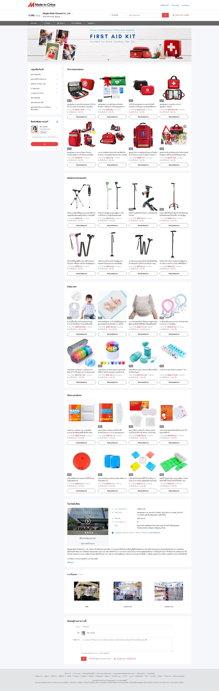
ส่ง (84, 659)
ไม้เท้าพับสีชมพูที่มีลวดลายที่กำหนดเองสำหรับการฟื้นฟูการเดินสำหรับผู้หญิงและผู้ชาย (81, 263)
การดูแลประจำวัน (37, 93)
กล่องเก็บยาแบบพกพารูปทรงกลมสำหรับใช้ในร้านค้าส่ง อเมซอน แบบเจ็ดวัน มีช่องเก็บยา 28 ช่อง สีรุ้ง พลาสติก (111, 372)
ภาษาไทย (153, 676)
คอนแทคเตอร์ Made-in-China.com (124, 673)
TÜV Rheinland (154, 533)
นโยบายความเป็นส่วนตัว (104, 673)
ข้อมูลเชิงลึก (151, 673)
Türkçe (160, 676)
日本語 (69, 676)
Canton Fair (128, 607)
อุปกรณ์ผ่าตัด (35, 98)
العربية (131, 676)
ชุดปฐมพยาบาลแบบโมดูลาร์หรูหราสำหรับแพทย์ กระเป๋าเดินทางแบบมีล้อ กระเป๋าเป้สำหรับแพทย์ (80, 154)
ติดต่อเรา (91, 23)
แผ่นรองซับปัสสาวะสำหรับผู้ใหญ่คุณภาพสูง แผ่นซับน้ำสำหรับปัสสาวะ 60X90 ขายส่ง (112, 323)
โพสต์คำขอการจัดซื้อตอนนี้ (125, 659)
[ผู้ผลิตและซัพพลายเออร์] (42, 4)
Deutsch (91, 676)
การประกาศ (76, 673)
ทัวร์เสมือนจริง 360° (89, 538)
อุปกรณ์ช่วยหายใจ (37, 102)
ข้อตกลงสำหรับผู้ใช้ (88, 673)
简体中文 (54, 676)
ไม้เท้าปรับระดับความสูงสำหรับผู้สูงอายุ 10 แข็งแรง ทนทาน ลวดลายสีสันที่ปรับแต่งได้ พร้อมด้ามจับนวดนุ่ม (173, 263)
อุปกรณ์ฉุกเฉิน (36, 74)
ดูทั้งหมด (70, 562)
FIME (87, 607)
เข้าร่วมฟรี (175, 5)
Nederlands (139, 676)
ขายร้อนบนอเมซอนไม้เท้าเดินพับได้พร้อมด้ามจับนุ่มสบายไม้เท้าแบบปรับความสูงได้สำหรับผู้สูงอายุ (143, 263)
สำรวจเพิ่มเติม (76, 23)
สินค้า (48, 23)
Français (76, 676)
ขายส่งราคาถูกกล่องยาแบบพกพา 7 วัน (173, 370)
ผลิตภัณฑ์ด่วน (141, 673)
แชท (44, 132)
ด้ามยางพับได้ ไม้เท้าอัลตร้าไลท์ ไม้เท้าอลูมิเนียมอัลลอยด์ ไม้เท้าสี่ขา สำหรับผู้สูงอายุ (174, 215)
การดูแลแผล (35, 88)
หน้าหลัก (34, 23)
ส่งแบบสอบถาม (81, 117)
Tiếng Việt (167, 676)
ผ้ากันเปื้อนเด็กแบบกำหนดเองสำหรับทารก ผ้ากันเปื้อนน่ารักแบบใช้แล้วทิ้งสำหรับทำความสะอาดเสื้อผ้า (80, 323)
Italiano (107, 676)
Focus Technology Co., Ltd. (111, 680)
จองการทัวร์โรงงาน (88, 543)
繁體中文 (62, 676)
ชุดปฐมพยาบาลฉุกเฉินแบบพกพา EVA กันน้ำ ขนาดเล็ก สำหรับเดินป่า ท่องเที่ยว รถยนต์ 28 (81, 106)
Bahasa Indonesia (178, 676)
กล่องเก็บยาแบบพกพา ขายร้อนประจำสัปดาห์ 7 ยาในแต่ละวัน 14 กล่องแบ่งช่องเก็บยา (81, 372)
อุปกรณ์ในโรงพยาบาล (38, 79)
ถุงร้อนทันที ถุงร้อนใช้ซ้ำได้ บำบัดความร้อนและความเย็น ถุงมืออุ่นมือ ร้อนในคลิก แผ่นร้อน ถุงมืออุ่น (143, 480)
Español (83, 676)
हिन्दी (146, 676)
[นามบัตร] (57, 121)
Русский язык (116, 676)
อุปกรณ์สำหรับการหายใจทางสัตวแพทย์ (41, 108)
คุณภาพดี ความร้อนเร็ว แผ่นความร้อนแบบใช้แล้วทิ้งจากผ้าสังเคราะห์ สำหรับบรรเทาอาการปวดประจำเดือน (142, 432)
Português (99, 676)
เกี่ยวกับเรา (61, 23)
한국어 (125, 676)
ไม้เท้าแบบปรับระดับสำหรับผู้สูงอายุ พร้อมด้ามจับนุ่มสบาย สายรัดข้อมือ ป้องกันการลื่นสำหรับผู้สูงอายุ (110, 263)
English (46, 676)
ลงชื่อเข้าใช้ (164, 5)
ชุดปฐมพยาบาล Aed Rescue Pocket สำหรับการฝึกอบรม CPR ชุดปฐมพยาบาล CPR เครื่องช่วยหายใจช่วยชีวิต (112, 106)
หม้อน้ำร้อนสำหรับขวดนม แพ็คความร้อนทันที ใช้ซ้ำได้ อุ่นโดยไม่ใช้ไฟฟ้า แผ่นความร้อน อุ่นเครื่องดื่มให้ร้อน (174, 480)
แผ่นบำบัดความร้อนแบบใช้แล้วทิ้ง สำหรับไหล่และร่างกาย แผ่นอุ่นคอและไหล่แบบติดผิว (111, 432)
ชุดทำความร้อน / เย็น (38, 84)
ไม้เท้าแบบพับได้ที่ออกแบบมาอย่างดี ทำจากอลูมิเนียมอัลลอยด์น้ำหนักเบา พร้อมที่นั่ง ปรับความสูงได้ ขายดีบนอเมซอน (81, 215)
